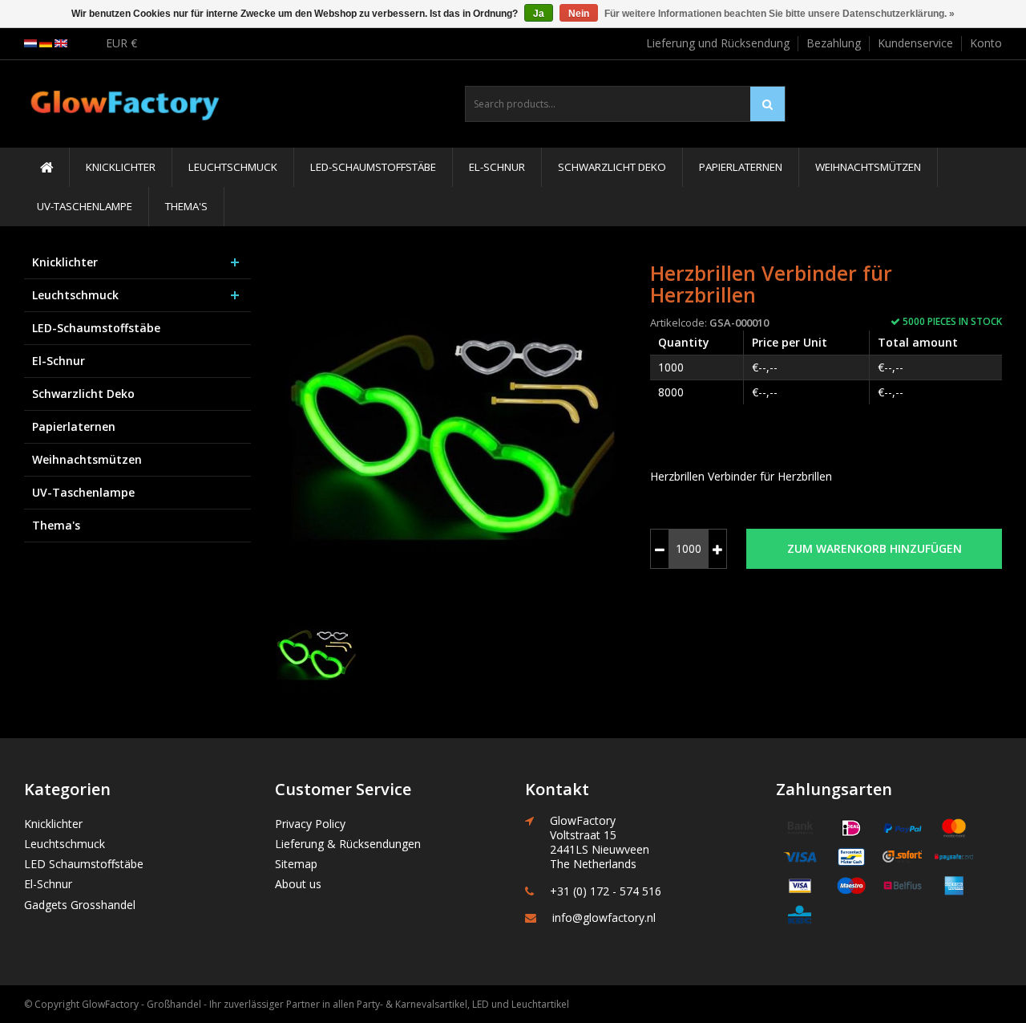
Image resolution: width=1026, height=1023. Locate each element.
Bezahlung (833, 43)
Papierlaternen (740, 167)
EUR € (121, 43)
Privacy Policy (310, 823)
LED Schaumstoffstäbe (83, 863)
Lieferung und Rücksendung (718, 43)
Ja (538, 13)
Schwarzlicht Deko (612, 167)
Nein (578, 13)
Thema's (186, 206)
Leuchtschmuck (232, 167)
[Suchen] (767, 104)
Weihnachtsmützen (868, 167)
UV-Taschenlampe (84, 206)
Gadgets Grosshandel (79, 904)
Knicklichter (121, 167)
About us (298, 883)
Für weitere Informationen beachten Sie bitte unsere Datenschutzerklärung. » (779, 13)
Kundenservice (915, 43)
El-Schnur (497, 167)
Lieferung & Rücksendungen (348, 843)
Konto (986, 43)
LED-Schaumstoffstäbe (373, 167)
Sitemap (296, 863)
